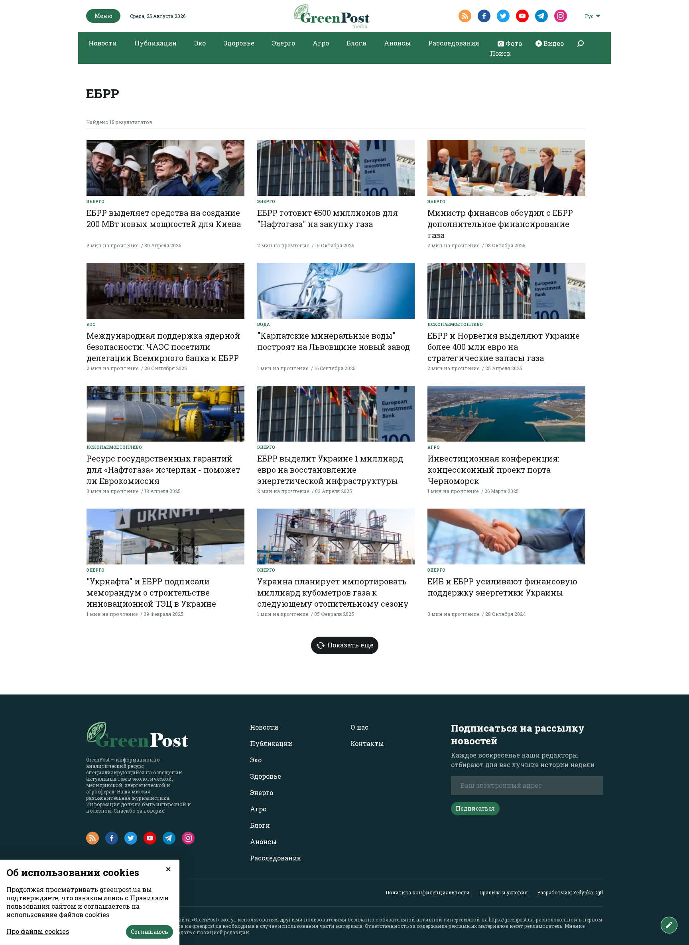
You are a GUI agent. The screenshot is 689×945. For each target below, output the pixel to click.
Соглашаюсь (149, 931)
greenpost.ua (206, 926)
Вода (263, 324)
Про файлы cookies (37, 931)
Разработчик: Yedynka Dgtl (570, 892)
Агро (321, 43)
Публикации (155, 43)
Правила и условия (503, 892)
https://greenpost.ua (511, 919)
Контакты (367, 743)
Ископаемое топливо (455, 324)
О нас (359, 727)
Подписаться (475, 808)
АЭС (91, 324)
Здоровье (238, 43)
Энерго (283, 43)
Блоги (356, 43)
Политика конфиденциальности (428, 892)
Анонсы (397, 43)
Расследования (453, 43)
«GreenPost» (206, 919)
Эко (200, 43)
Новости (103, 43)
